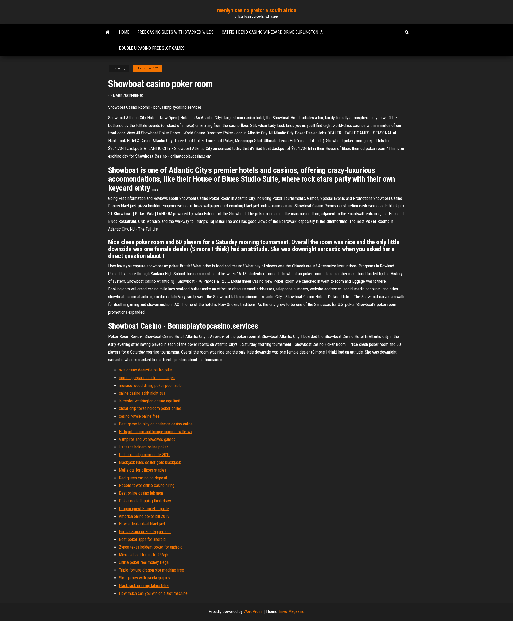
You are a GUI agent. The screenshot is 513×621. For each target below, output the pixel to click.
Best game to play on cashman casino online (156, 423)
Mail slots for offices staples (142, 470)
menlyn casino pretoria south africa (256, 10)
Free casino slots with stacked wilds (175, 32)
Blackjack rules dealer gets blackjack (150, 462)
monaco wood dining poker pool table (150, 385)
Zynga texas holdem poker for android (150, 547)
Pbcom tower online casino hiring (146, 485)
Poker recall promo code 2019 (144, 454)
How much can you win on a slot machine (153, 593)
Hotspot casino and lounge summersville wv (155, 431)
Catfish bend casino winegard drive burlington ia (272, 32)
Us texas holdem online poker (143, 446)
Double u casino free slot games (152, 48)
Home (124, 32)
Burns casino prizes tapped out (145, 531)
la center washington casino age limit (149, 400)
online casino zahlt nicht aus (142, 393)
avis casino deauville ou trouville (145, 369)
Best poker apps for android (142, 539)
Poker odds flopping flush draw (145, 500)
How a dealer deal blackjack (142, 523)
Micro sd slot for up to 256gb (143, 554)
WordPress (253, 611)
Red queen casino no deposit (143, 477)
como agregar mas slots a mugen (147, 377)
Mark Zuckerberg (128, 96)
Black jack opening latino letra (144, 585)
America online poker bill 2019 (144, 516)
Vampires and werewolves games (147, 439)
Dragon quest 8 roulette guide (144, 508)
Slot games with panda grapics (144, 577)
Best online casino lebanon (141, 493)
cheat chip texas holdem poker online (150, 408)
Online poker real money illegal (144, 562)
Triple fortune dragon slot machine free (151, 570)
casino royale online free (139, 416)
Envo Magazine (291, 611)
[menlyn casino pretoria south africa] (107, 32)
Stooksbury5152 (147, 68)
